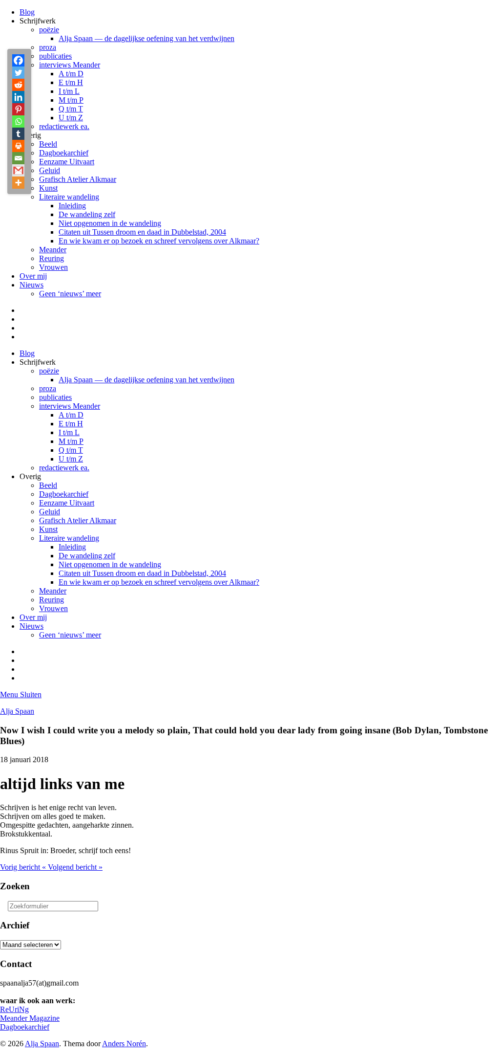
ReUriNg (14, 1009)
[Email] (18, 158)
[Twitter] (18, 72)
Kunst (48, 188)
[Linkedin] (18, 97)
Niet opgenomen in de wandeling (110, 223)
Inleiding (72, 205)
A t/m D (71, 73)
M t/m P (71, 100)
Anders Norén (124, 1043)
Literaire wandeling (69, 197)
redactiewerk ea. (64, 126)
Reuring (51, 258)
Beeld (48, 144)
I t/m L (69, 91)
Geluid (49, 170)
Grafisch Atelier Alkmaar (77, 179)
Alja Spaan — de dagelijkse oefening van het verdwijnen (146, 38)
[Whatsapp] (18, 121)
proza (47, 47)
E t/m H (71, 82)
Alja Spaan (17, 711)
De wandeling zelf (87, 214)
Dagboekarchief (63, 153)
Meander (52, 249)
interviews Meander (69, 65)
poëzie (49, 29)
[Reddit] (18, 85)
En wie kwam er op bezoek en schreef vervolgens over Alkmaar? (159, 241)
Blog (27, 12)
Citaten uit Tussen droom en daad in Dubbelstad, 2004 (142, 232)
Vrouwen (53, 267)
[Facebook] (18, 60)
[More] (18, 182)
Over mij (33, 276)
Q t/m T (71, 109)
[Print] (18, 146)
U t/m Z (71, 117)
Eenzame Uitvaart (66, 161)
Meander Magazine (30, 1018)
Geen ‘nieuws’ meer (70, 293)
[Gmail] (18, 170)
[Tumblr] (18, 134)
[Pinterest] (18, 109)
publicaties (55, 56)
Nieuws (31, 285)
